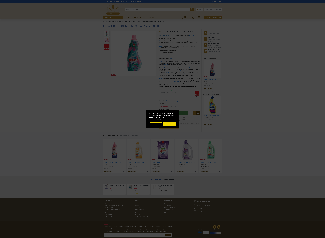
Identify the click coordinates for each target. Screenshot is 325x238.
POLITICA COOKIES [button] (155, 119)
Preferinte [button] (156, 124)
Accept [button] (170, 124)
